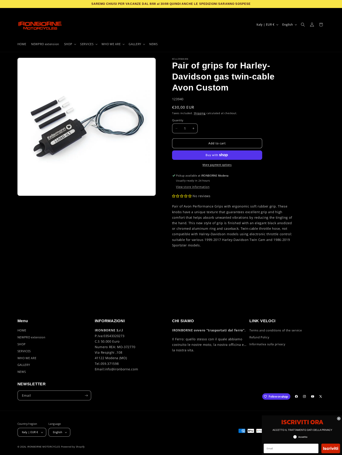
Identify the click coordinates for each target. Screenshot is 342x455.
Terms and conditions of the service (275, 330)
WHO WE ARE (27, 358)
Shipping (200, 113)
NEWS (21, 372)
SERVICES (24, 351)
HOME (21, 330)
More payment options (217, 164)
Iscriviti (330, 448)
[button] (70, 44)
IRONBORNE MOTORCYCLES (43, 446)
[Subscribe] (86, 396)
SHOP (21, 344)
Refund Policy (259, 337)
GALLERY (23, 365)
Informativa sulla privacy (267, 344)
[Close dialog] (339, 418)
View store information (192, 187)
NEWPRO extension (31, 337)
